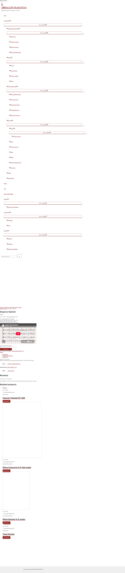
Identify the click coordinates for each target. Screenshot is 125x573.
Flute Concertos (14, 99)
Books (5, 183)
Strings (10, 120)
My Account (6, 212)
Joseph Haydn (11, 370)
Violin (12, 128)
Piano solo (13, 36)
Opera (9, 173)
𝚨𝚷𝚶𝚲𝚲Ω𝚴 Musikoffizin (14, 7)
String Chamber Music (16, 162)
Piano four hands (15, 42)
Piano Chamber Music (16, 52)
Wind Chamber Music (16, 94)
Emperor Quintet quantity (6, 345)
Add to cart (5, 349)
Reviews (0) (5, 357)
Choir (12, 81)
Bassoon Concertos (15, 115)
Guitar (12, 157)
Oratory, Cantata (14, 76)
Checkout (10, 220)
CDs (5, 188)
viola (12, 141)
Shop (5, 15)
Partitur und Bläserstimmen (14, 363)
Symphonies (11, 178)
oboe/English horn (15, 110)
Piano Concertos (15, 47)
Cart (9, 225)
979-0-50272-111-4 (12, 367)
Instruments (6, 20)
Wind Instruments (12, 86)
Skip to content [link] (3, 0)
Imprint (5, 199)
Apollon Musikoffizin (8, 194)
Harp (12, 152)
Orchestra (13, 168)
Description (5, 354)
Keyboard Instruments (13, 28)
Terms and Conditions (13, 207)
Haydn (1, 352)
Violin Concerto (17, 136)
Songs (12, 65)
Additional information (8, 355)
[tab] (29, 354)
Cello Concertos (14, 147)
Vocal (9, 57)
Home (1, 307)
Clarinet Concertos (15, 105)
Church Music (14, 71)
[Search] (19, 256)
